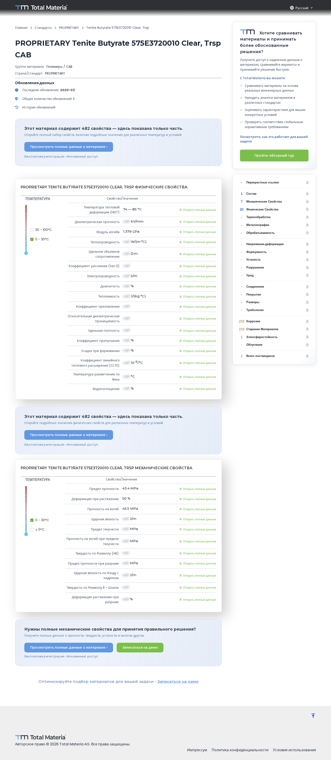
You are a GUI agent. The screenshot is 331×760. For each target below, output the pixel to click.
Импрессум (197, 750)
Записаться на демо (140, 647)
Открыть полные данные (199, 210)
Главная (21, 27)
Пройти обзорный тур (274, 155)
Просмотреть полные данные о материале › (68, 147)
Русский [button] (299, 8)
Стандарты (43, 27)
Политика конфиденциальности (240, 750)
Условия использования (294, 750)
